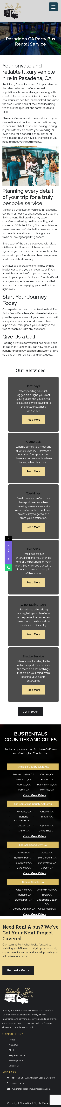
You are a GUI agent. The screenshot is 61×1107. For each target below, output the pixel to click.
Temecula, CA (24, 779)
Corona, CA (47, 774)
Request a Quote (18, 970)
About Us (13, 1045)
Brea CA (47, 894)
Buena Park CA (23, 899)
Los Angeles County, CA (33, 845)
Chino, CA (23, 830)
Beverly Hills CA (47, 862)
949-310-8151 (18, 1083)
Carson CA (47, 867)
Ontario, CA (47, 811)
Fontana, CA (24, 811)
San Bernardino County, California (33, 804)
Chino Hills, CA (47, 830)
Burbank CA (24, 867)
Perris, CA (23, 789)
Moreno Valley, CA (23, 774)
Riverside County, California (33, 766)
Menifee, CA (47, 789)
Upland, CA (47, 825)
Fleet (11, 1050)
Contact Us (14, 1066)
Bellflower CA (24, 862)
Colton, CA (24, 825)
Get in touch (30, 711)
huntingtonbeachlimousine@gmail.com (25, 350)
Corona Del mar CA (24, 908)
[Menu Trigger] (53, 6)
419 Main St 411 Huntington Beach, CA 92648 (34, 1078)
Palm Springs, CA (47, 784)
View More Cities (34, 795)
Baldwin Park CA (23, 857)
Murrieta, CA (24, 784)
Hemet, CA (47, 779)
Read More (33, 419)
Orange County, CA (33, 882)
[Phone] (8, 567)
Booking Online (16, 1060)
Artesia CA (24, 852)
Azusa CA (47, 852)
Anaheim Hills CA (47, 889)
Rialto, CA (47, 816)
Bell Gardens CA (47, 857)
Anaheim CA (24, 894)
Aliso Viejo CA (24, 889)
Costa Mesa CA (47, 908)
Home (12, 1040)
